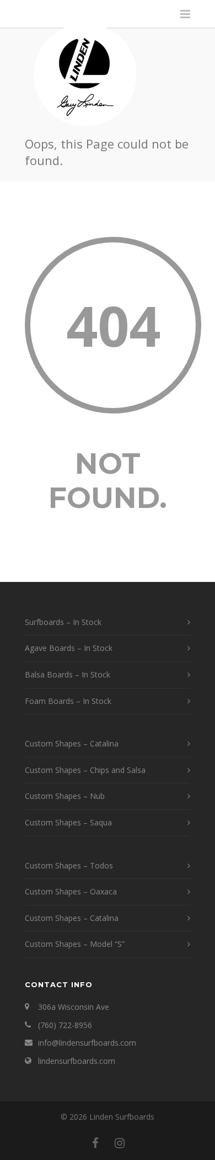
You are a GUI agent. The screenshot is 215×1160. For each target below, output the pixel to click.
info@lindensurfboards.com (87, 1042)
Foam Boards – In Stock (68, 701)
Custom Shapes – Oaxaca (71, 891)
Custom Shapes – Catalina (72, 743)
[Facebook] (95, 1143)
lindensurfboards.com (76, 1061)
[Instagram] (120, 1143)
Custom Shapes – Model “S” (75, 944)
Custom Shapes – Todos (69, 865)
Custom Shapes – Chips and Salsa (85, 770)
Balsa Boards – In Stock (67, 674)
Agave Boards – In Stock (68, 648)
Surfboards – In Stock (63, 622)
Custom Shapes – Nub (65, 796)
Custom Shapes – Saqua (68, 822)
